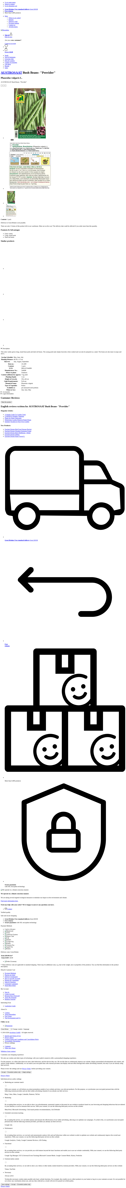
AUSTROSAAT (11, 72)
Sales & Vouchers (10, 982)
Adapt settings (26, 1072)
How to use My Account (12, 978)
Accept (4, 1072)
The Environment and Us (12, 1018)
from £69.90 (21, 9)
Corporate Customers (11, 984)
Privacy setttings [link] (10, 1043)
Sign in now (8, 37)
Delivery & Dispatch (11, 977)
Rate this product (6, 402)
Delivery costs (13, 21)
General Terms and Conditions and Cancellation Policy (22, 1039)
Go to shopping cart (11, 6)
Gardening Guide (10, 1006)
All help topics (13, 27)
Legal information (8, 394)
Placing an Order (10, 975)
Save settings (5, 1184)
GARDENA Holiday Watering (14, 416)
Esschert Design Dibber (12, 434)
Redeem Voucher (10, 999)
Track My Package (10, 997)
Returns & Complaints (12, 980)
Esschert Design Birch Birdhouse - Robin (18, 433)
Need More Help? (10, 985)
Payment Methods (10, 973)
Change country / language (21, 1029)
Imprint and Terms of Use (13, 1036)
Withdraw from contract (8, 1051)
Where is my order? (15, 18)
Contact (7, 1013)
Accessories (6, 392)
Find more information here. (9, 901)
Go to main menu (10, 2)
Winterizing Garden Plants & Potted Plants (18, 420)
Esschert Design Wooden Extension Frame (18, 431)
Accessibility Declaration (12, 1041)
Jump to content (10, 4)
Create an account (10, 43)
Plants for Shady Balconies (13, 418)
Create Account (9, 994)
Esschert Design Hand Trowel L (15, 436)
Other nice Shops (10, 1048)
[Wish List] (6, 47)
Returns (11, 20)
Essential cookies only (14, 1072)
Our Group (8, 1016)
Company (8, 1046)
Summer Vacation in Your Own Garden (17, 422)
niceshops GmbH (15, 1032)
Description (6, 348)
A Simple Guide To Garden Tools (15, 414)
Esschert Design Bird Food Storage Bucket (18, 429)
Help (6, 16)
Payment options (14, 23)
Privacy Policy (9, 1037)
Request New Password (12, 996)
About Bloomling (10, 1014)
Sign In (7, 992)
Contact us (12, 25)
